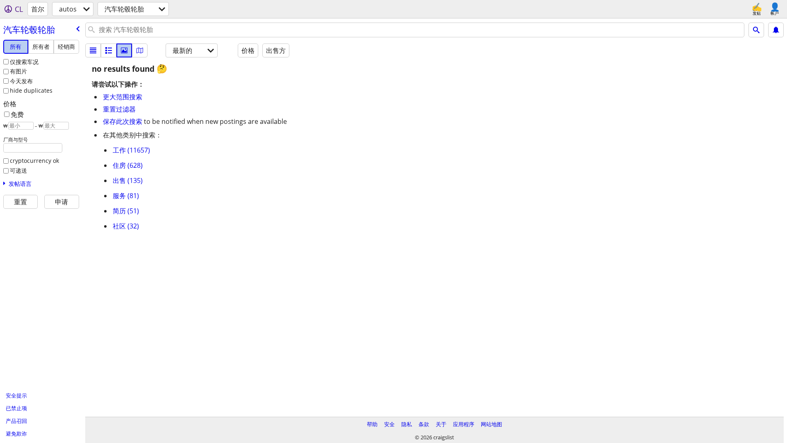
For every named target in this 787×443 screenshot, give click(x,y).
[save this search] (776, 30)
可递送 (18, 170)
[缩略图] (108, 50)
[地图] (140, 50)
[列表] (93, 50)
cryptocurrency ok (34, 160)
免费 (17, 114)
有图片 (18, 71)
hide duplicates (31, 90)
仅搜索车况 (24, 62)
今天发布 (21, 81)
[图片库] (124, 50)
